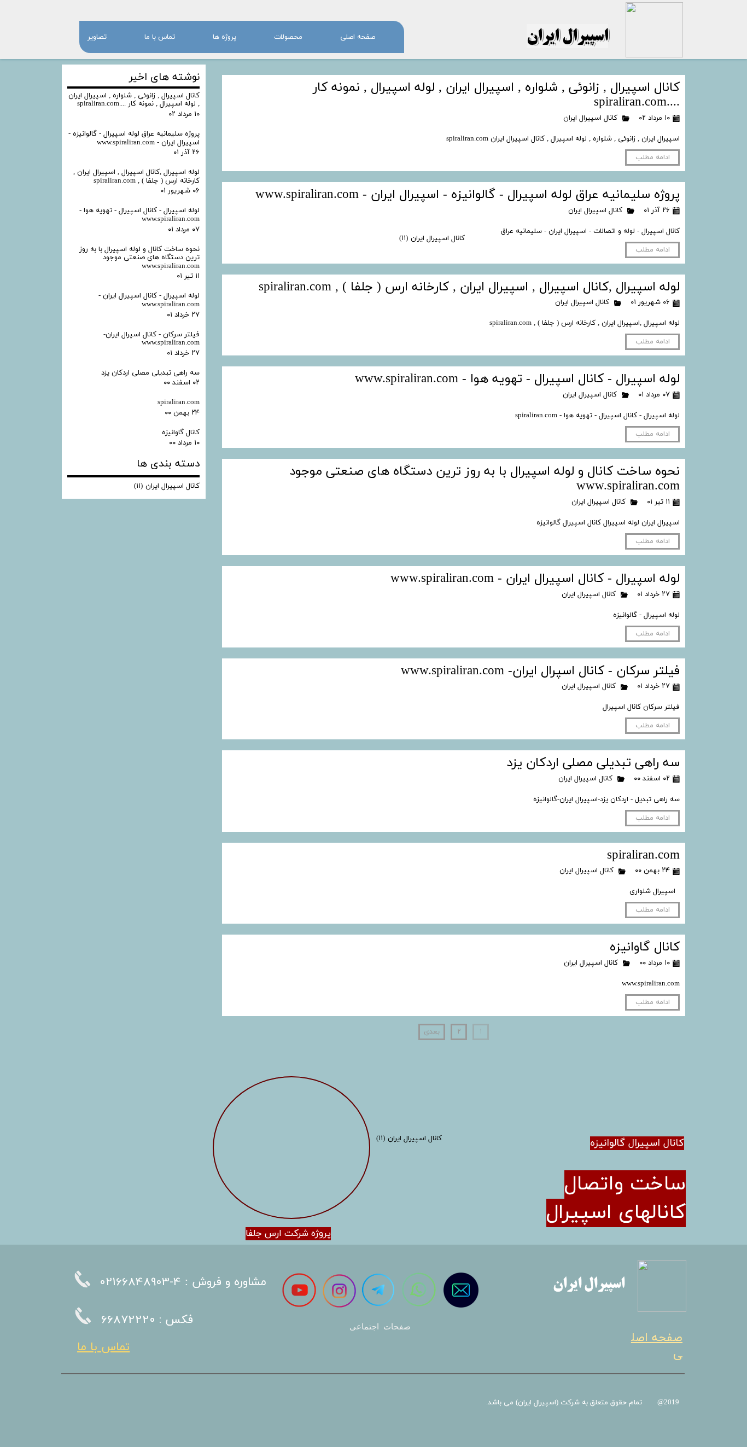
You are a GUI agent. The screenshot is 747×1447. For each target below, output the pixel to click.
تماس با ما (159, 37)
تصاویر (97, 37)
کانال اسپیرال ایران (590, 118)
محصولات (288, 37)
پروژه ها (224, 37)
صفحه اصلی (357, 37)
